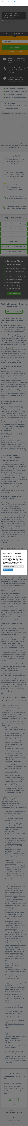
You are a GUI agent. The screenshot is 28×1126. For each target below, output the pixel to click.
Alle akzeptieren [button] (8, 569)
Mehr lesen (15, 563)
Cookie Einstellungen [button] (9, 566)
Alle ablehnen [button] (19, 566)
